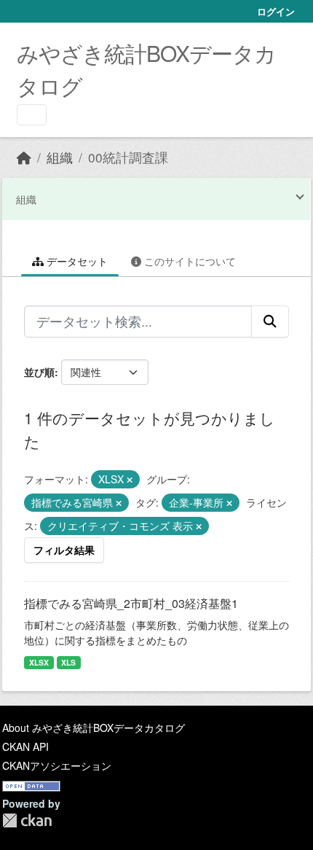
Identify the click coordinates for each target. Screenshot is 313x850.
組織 (60, 157)
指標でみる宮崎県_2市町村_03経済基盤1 (131, 603)
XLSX (39, 662)
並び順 (39, 371)
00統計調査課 (128, 157)
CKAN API (25, 746)
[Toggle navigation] (32, 114)
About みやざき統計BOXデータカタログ (93, 727)
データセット (76, 261)
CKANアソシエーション (56, 765)
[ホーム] (24, 157)
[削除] (129, 480)
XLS (68, 662)
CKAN (27, 820)
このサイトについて (188, 261)
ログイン (276, 11)
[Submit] (270, 321)
